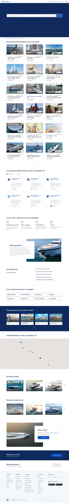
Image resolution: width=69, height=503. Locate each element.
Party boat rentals (27, 487)
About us (62, 1)
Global (39, 493)
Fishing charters (27, 478)
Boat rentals (27, 476)
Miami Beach (40, 478)
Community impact (19, 482)
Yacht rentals (27, 484)
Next (64, 318)
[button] (30, 351)
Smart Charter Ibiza (10, 482)
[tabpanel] (13, 319)
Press (7, 484)
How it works (9, 478)
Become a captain (18, 480)
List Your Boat (43, 437)
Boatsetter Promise (10, 480)
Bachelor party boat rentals (29, 491)
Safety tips (17, 489)
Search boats (18, 476)
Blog (16, 484)
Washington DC (40, 489)
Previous (4, 318)
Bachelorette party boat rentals (30, 489)
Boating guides (18, 487)
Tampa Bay (39, 482)
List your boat (56, 1)
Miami (39, 476)
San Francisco (40, 491)
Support (66, 1)
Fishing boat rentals (28, 480)
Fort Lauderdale (40, 480)
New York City (40, 487)
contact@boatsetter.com (56, 464)
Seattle (39, 484)
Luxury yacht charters (28, 482)
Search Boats (57, 455)
